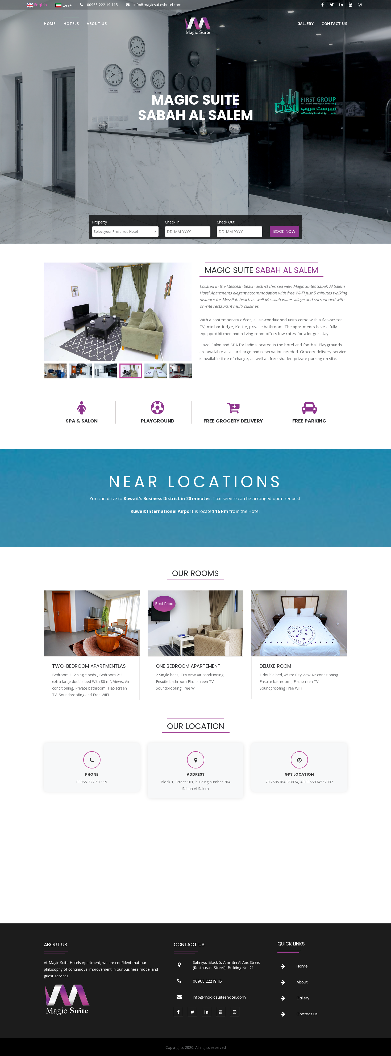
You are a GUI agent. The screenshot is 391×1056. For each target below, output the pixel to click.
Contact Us (307, 1014)
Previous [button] (56, 311)
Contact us (334, 23)
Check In (172, 222)
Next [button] (179, 311)
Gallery (305, 23)
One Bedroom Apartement (84, 666)
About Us (97, 23)
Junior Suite (275, 666)
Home (50, 23)
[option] (118, 312)
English (40, 4)
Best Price (164, 603)
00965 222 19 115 (207, 981)
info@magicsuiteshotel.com (219, 997)
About (302, 982)
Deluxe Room (172, 666)
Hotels (71, 23)
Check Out (226, 222)
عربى (66, 5)
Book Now (284, 231)
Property (99, 222)
